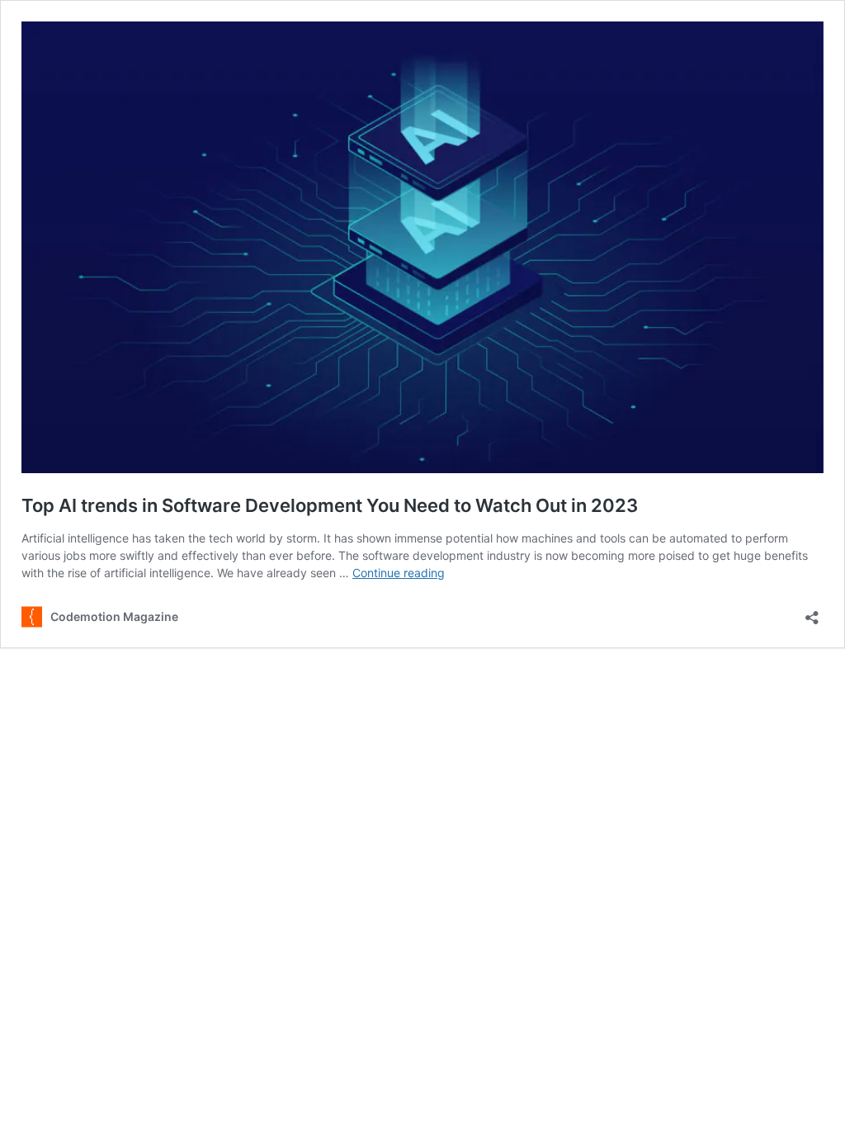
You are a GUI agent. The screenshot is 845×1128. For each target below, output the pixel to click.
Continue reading (398, 573)
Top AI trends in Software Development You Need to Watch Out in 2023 (329, 505)
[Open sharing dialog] (812, 612)
